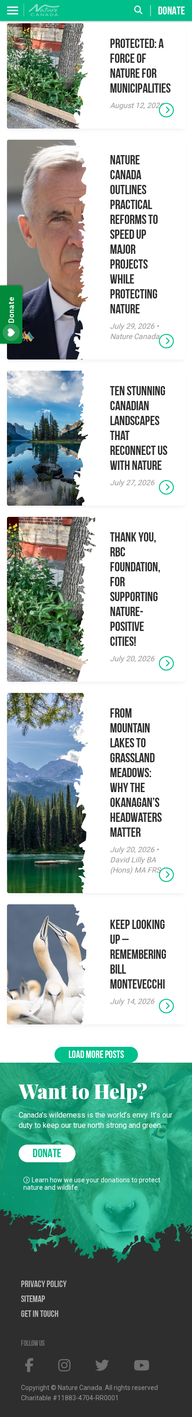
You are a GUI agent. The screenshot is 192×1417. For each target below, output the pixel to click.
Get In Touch (40, 1314)
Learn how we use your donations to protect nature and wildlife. (91, 1183)
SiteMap (33, 1299)
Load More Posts (96, 1055)
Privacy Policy (44, 1284)
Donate (171, 11)
